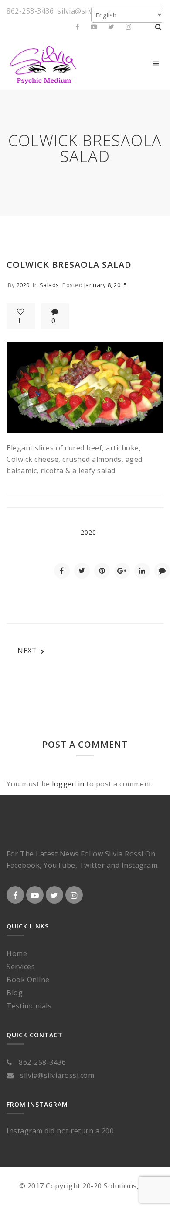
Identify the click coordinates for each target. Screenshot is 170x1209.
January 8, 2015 (105, 285)
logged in (68, 784)
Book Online (28, 979)
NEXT (27, 650)
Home (17, 953)
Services (21, 966)
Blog (15, 993)
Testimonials (29, 1006)
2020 (23, 285)
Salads (49, 285)
